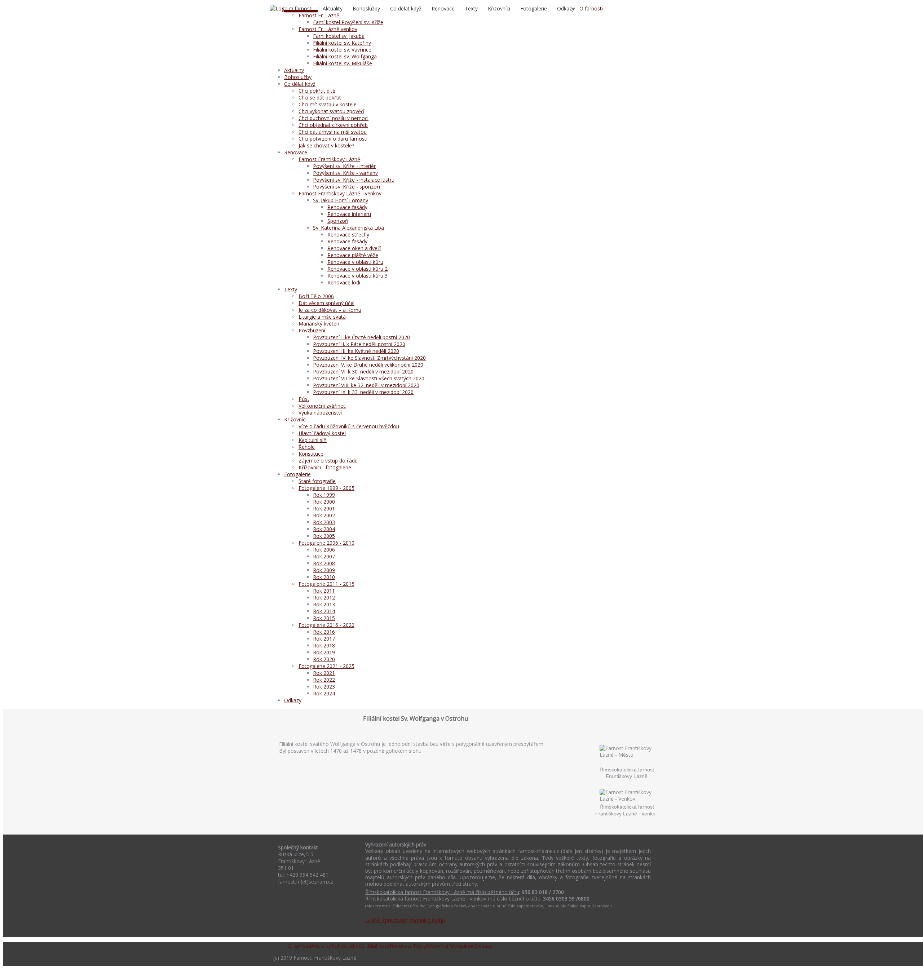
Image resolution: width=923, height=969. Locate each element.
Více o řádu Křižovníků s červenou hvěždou (349, 426)
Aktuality (333, 8)
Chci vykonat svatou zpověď (331, 111)
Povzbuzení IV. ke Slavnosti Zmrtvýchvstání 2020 (369, 357)
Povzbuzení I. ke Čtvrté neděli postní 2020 (361, 337)
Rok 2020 (324, 659)
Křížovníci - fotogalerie (325, 467)
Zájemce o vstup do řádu (328, 460)
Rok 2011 (324, 590)
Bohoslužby (366, 8)
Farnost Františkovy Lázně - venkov (340, 193)
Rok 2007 (324, 556)
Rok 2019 (324, 652)
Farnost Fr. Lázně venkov (328, 29)
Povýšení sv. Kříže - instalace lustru (353, 179)
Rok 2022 (324, 679)
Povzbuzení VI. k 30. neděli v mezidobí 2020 (363, 371)
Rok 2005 (324, 535)
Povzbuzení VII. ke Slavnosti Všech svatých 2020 (368, 378)
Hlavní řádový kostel (322, 433)
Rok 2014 (324, 611)
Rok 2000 (324, 501)
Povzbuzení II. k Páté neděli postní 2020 (359, 344)
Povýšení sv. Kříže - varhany (345, 172)
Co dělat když (405, 8)
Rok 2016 (324, 631)
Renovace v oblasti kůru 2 (357, 268)
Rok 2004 (324, 529)
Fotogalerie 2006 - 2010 (326, 542)
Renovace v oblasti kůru (355, 261)
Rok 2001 (324, 508)
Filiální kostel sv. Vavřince (342, 49)
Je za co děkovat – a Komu (330, 309)
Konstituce (311, 453)
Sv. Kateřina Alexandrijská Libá (348, 227)
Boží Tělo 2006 (316, 296)
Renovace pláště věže (352, 255)
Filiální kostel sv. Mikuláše (342, 63)
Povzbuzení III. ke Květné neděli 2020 (356, 351)
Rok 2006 (324, 549)
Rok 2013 (324, 604)
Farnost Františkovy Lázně (329, 159)
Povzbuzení (312, 330)
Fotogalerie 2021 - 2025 (326, 666)
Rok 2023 (324, 686)
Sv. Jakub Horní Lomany (340, 200)
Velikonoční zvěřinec (322, 405)
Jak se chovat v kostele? (326, 145)
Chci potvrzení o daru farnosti (333, 138)
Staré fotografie (317, 481)
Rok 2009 (324, 570)
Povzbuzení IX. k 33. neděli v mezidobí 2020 (363, 392)
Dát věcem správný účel (326, 303)
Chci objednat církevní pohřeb (333, 124)
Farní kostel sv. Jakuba (339, 35)
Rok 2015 (324, 618)
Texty (471, 8)
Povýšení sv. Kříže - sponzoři (346, 186)
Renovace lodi (343, 282)
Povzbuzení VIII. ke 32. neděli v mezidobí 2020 (366, 385)
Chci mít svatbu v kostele (328, 104)
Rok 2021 (324, 672)
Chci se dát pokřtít (320, 97)
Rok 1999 (324, 494)
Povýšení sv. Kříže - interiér (344, 166)
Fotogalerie (533, 8)
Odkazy (565, 8)
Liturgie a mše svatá (322, 316)
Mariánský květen (319, 323)
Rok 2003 (324, 522)
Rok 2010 (324, 577)
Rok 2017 (324, 638)
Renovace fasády (347, 207)
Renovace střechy (348, 234)
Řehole (307, 446)
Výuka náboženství (320, 412)
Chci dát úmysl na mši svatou (333, 131)
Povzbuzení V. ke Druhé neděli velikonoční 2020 (368, 364)
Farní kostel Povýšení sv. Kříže (348, 22)
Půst (304, 398)
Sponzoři (337, 220)
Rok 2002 (324, 515)
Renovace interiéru (349, 214)
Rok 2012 (324, 597)
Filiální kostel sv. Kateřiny (342, 42)
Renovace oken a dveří (354, 248)
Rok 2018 (324, 645)
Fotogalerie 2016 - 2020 (326, 624)
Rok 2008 (324, 563)
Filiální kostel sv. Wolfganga (345, 56)
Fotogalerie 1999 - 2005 (326, 488)
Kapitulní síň (313, 440)
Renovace (443, 8)
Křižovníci (499, 8)
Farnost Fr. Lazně (319, 15)
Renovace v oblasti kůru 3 (357, 275)
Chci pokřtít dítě (317, 90)
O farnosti (301, 8)
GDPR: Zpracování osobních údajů (405, 920)
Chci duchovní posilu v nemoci (333, 118)
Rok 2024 (324, 693)
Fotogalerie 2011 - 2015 (326, 583)
